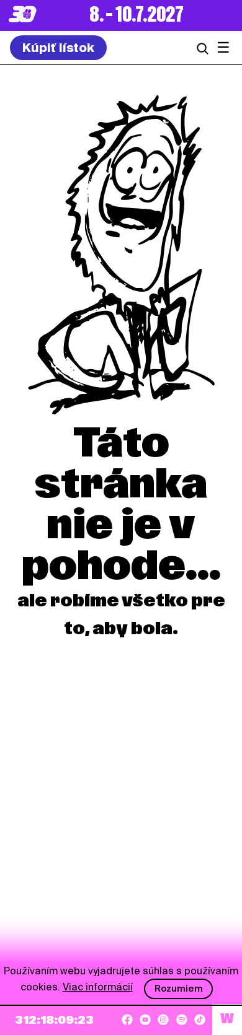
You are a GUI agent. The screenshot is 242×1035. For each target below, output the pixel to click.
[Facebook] (127, 1019)
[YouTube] (145, 1019)
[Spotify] (181, 1019)
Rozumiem (179, 989)
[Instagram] (163, 1019)
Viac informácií (98, 987)
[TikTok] (199, 1019)
